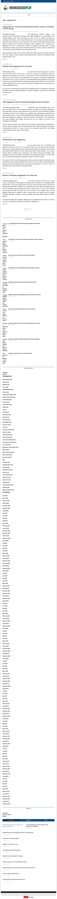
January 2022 (6, 618)
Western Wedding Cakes (8, 172)
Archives (5, 374)
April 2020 (5, 668)
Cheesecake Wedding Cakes (9, 99)
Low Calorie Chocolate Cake (9, 442)
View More (7, 59)
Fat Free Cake (6, 417)
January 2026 (6, 503)
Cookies (4, 409)
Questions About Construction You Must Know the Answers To (19, 867)
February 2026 (6, 500)
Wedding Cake (6, 487)
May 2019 (5, 696)
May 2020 (5, 666)
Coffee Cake (5, 407)
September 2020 (6, 656)
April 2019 (5, 698)
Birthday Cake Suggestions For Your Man (17, 66)
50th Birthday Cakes (7, 63)
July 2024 (5, 543)
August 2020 (6, 658)
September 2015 (6, 804)
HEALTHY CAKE (7, 432)
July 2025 (5, 513)
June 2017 (5, 751)
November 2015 (6, 799)
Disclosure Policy (7, 814)
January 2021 (6, 646)
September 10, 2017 (7, 142)
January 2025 (6, 528)
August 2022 (6, 601)
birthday (15, 142)
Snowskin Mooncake (7, 24)
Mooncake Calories (7, 457)
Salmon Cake (6, 472)
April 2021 (5, 638)
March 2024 (5, 553)
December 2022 (6, 591)
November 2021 (6, 621)
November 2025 (6, 508)
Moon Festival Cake (7, 454)
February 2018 (6, 731)
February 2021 (6, 643)
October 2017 (6, 741)
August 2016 (6, 776)
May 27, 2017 (6, 178)
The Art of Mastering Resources (11, 873)
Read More (31, 897)
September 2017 (6, 743)
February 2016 (6, 791)
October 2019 (6, 683)
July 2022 (5, 603)
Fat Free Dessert (6, 419)
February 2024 (6, 556)
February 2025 (6, 526)
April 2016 (5, 786)
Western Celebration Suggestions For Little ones (20, 175)
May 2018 (5, 723)
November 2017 (6, 738)
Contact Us (5, 813)
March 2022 (5, 613)
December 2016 (6, 766)
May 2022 (5, 608)
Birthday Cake (6, 384)
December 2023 (6, 561)
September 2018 (6, 716)
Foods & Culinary (7, 424)
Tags (46, 820)
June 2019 (5, 693)
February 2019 (6, 703)
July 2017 (5, 748)
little (17, 178)
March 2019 (5, 701)
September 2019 (6, 686)
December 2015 (6, 796)
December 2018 (6, 708)
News (4, 460)
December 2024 (6, 531)
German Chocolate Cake (8, 429)
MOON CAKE (6, 449)
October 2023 (6, 566)
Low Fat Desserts (7, 444)
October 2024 (6, 535)
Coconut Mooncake (7, 404)
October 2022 (6, 596)
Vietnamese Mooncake (8, 485)
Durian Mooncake (7, 414)
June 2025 (5, 515)
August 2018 (6, 718)
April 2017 (5, 756)
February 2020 (6, 673)
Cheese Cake (6, 392)
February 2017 (6, 761)
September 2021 (6, 626)
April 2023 (5, 581)
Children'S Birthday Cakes (9, 397)
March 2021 (5, 641)
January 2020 (6, 676)
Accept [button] (25, 897)
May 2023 (5, 578)
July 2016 (5, 779)
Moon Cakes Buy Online (8, 452)
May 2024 (5, 548)
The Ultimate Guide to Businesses (11, 850)
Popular (11, 820)
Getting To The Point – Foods (10, 844)
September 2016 (6, 774)
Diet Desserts (6, 412)
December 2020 (6, 648)
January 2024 (6, 558)
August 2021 (6, 628)
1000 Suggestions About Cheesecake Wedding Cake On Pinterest (26, 102)
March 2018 (5, 728)
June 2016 (5, 781)
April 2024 (5, 551)
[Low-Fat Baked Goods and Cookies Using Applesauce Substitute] (14, 824)
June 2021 (5, 633)
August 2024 (6, 540)
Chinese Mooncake (7, 399)
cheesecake (17, 104)
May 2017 (5, 753)
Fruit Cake (5, 427)
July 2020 (5, 661)
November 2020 (6, 651)
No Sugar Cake (6, 462)
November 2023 (6, 563)
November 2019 (6, 681)
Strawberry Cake (7, 477)
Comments (28, 820)
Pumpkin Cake (6, 467)
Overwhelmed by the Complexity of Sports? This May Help (18, 832)
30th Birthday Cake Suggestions (14, 140)
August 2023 (6, 571)
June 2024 (5, 545)
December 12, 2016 (6, 834)
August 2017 (6, 746)
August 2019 (6, 688)
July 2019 (5, 691)
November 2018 (6, 711)
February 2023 (6, 586)
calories (15, 31)
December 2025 (6, 505)
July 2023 (5, 573)
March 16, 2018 (6, 104)
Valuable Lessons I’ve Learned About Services (15, 861)
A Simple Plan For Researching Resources (14, 879)
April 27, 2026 (29, 828)
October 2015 (6, 801)
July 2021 (5, 631)
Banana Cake (6, 382)
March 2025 (5, 523)
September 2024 (6, 538)
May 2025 (5, 518)
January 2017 (6, 763)
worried (36, 31)
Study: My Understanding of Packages (13, 856)
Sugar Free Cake (7, 480)
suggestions (30, 31)
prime (23, 31)
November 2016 (6, 768)
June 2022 (5, 606)
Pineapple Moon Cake (8, 465)
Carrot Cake (5, 387)
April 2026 (5, 495)
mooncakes (19, 31)
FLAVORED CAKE (7, 422)
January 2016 (6, 794)
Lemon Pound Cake (7, 437)
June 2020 (5, 663)
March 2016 (5, 789)
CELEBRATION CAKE (8, 389)
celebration (13, 178)
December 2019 (6, 678)
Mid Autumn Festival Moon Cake (10, 447)
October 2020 (6, 653)
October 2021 (6, 623)
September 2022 (6, 598)
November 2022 (6, 593)
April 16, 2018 (6, 31)
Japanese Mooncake (7, 434)
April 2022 (5, 611)
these (34, 31)
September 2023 (6, 568)
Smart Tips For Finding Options (11, 838)
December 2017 (6, 736)
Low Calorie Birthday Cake (9, 439)
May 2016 (5, 784)
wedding (30, 104)
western (24, 178)
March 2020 (5, 671)
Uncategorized (6, 482)
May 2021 (5, 636)
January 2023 (6, 588)
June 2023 (5, 576)
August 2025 (6, 510)
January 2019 (6, 706)
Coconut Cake (6, 402)
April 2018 (5, 726)
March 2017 (5, 758)
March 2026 (5, 498)
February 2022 (6, 616)
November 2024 (6, 533)
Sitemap (4, 816)
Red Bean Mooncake (8, 470)
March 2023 (5, 583)
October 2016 (6, 771)
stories (26, 31)
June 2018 (5, 721)
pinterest (21, 104)
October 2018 (6, 713)
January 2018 (6, 733)
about (12, 31)
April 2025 (5, 520)
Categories (5, 372)
